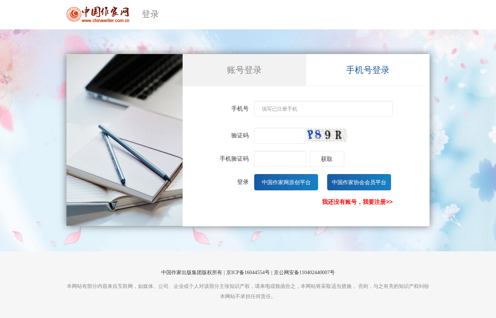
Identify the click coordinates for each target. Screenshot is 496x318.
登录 (243, 182)
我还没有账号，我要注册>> (357, 202)
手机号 (240, 109)
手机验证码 (234, 159)
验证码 (240, 135)
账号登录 (244, 70)
